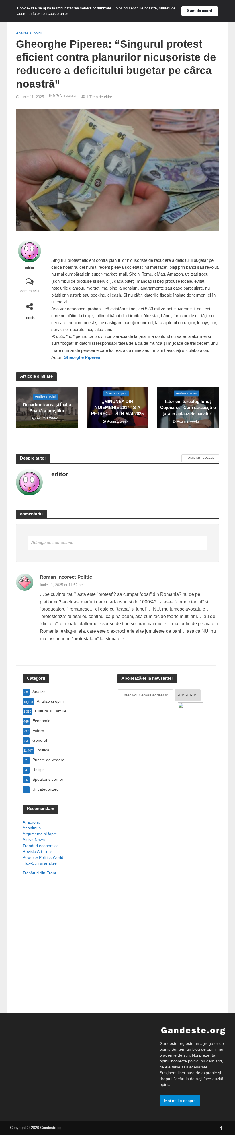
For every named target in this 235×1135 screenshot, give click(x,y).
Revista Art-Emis (37, 851)
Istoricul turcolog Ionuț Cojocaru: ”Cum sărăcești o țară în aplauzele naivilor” (188, 407)
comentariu (29, 291)
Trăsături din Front (39, 873)
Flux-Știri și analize (40, 863)
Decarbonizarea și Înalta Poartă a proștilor (47, 407)
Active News (34, 839)
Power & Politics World (43, 857)
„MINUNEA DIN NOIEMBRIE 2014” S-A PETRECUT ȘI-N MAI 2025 (117, 407)
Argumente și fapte (40, 834)
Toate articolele (200, 457)
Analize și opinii (29, 33)
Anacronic (32, 822)
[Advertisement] (66, 937)
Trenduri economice (41, 845)
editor (29, 268)
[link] (82, 357)
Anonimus (32, 828)
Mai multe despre (180, 1100)
